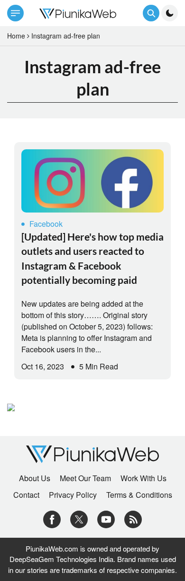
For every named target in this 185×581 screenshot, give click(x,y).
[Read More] (92, 181)
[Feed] (133, 518)
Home (16, 35)
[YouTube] (106, 518)
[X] (79, 518)
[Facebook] (52, 518)
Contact (26, 495)
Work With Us (143, 478)
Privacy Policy (73, 495)
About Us (34, 478)
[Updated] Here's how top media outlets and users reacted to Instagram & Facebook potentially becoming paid (92, 258)
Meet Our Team (85, 478)
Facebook (46, 223)
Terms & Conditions (139, 495)
